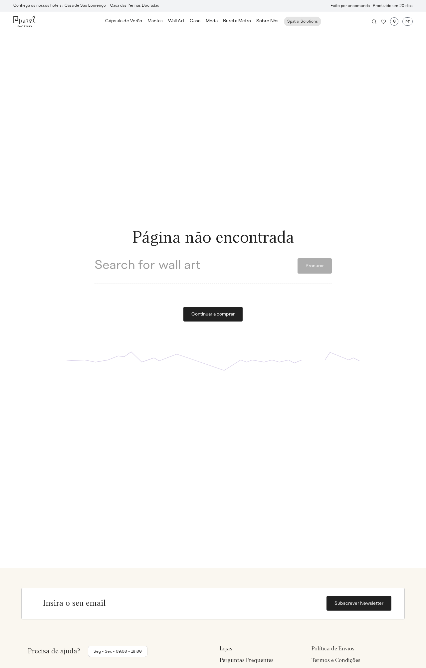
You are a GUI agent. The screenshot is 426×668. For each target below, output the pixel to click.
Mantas (155, 21)
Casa (195, 21)
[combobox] (196, 266)
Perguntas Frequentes (247, 660)
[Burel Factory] (59, 21)
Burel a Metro (237, 21)
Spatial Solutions (302, 21)
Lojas (226, 648)
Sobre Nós (267, 21)
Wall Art (176, 21)
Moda (212, 21)
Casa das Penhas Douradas (134, 5)
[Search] (374, 21)
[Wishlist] (383, 21)
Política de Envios (333, 648)
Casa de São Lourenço (85, 5)
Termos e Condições (336, 660)
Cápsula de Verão (123, 21)
